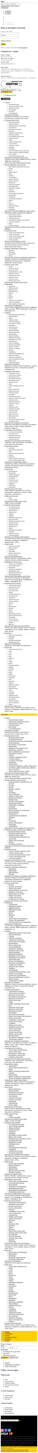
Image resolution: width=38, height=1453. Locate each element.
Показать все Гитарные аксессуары (16, 157)
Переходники (12, 551)
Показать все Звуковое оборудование (17, 537)
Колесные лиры (12, 606)
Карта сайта (7, 1399)
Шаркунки (11, 624)
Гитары (7, 102)
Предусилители (12, 195)
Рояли (10, 295)
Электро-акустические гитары (16, 106)
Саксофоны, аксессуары (14, 401)
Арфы (10, 497)
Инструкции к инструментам (12, 1384)
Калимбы (11, 667)
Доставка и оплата (10, 1337)
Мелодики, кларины (13, 392)
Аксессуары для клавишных (15, 300)
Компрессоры (12, 182)
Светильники (12, 478)
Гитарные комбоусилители (15, 216)
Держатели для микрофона (15, 569)
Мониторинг (12, 636)
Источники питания (13, 476)
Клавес (10, 672)
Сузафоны (11, 405)
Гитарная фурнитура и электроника (17, 125)
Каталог (7, 1335)
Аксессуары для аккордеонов (16, 449)
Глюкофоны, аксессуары (14, 594)
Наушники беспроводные (15, 640)
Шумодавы (11, 207)
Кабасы (10, 663)
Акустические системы (14, 506)
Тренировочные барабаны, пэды (16, 353)
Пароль (3, 35)
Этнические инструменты (15, 585)
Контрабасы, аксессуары (14, 437)
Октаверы (11, 189)
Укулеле (11, 266)
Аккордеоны (12, 448)
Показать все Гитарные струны (15, 241)
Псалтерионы (12, 617)
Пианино (11, 293)
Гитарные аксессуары (12, 120)
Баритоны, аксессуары (14, 376)
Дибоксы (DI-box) (13, 510)
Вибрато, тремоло (13, 172)
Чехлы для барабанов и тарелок (16, 359)
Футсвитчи (11, 204)
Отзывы (7, 1340)
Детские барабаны (13, 328)
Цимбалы (11, 622)
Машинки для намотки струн (16, 132)
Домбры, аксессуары (14, 599)
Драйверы (11, 515)
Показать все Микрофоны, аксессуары (17, 576)
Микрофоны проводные (14, 574)
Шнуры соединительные (14, 553)
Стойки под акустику (14, 533)
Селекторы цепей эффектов (15, 198)
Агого (10, 652)
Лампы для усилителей (14, 221)
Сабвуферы (11, 531)
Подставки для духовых (14, 396)
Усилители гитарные (14, 225)
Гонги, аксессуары (13, 327)
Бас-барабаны (12, 325)
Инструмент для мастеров (15, 129)
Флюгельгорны (12, 417)
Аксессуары (9, 469)
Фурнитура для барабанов (15, 357)
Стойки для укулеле (13, 279)
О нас (6, 1379)
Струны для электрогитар (15, 238)
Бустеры (11, 168)
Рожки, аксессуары (13, 399)
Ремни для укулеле (13, 277)
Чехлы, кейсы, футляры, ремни (16, 156)
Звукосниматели (12, 127)
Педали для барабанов (14, 343)
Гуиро (10, 660)
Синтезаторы (12, 286)
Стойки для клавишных (14, 302)
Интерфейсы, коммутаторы (15, 517)
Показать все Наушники (13, 644)
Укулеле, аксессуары (11, 264)
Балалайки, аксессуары (14, 587)
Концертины (12, 456)
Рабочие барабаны (13, 316)
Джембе (10, 661)
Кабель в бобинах (13, 547)
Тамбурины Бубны (13, 695)
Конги (10, 679)
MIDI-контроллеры (13, 291)
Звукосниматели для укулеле (16, 271)
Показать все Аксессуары (13, 489)
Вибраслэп (11, 658)
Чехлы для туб (10, 1355)
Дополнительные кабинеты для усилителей (19, 220)
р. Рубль (8, 11)
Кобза (10, 604)
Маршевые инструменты (15, 337)
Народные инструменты (13, 583)
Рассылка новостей (9, 1413)
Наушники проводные (14, 642)
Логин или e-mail (6, 31)
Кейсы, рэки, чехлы (13, 519)
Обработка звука (13, 526)
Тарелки (11, 318)
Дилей (10, 173)
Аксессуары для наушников (15, 635)
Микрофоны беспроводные (15, 572)
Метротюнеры (12, 254)
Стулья (10, 298)
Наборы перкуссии (13, 688)
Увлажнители (12, 148)
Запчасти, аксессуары (14, 179)
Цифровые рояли (13, 289)
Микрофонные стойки (14, 571)
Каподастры (11, 131)
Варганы (11, 592)
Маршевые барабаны (14, 336)
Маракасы (11, 683)
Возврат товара (8, 1397)
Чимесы (10, 704)
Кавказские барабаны (14, 330)
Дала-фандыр (12, 597)
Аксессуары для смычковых (15, 432)
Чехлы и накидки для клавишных (17, 303)
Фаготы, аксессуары (13, 414)
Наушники (8, 633)
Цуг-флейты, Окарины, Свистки (16, 419)
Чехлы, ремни (12, 487)
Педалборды (12, 191)
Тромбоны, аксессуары (14, 408)
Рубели (10, 690)
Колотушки (11, 677)
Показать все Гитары (12, 115)
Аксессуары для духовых (15, 375)
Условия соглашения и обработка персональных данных (14, 1450)
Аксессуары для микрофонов (16, 563)
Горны (10, 384)
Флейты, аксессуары (13, 415)
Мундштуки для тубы (13, 1351)
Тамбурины (11, 693)
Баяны (10, 451)
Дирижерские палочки (14, 474)
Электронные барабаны (14, 321)
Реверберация (12, 196)
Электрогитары (12, 109)
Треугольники (12, 699)
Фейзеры (11, 200)
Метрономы (12, 252)
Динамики (11, 514)
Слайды (10, 140)
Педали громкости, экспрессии (16, 193)
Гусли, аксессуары (13, 596)
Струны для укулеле (14, 268)
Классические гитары (14, 108)
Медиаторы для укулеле (14, 275)
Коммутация (9, 544)
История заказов (9, 1409)
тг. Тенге (7, 13)
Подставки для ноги (13, 138)
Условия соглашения (10, 1383)
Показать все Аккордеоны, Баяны (16, 462)
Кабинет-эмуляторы (13, 181)
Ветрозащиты (12, 567)
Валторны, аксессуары (14, 380)
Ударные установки (13, 320)
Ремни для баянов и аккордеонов (17, 458)
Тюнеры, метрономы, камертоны (16, 248)
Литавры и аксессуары (14, 332)
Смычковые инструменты (13, 430)
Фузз (10, 202)
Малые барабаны (13, 334)
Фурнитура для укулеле (14, 280)
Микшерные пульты (13, 524)
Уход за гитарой (12, 154)
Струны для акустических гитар (16, 232)
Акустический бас (13, 113)
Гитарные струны (10, 230)
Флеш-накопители (13, 471)
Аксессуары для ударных (15, 323)
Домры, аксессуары (13, 601)
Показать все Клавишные (13, 305)
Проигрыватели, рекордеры (15, 530)
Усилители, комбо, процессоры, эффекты (19, 152)
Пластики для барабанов (15, 344)
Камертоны (11, 250)
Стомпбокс (11, 692)
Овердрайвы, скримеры (14, 188)
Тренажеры (11, 147)
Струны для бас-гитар (14, 234)
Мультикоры (12, 549)
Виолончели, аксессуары (15, 435)
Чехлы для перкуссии (14, 702)
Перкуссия (8, 647)
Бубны (10, 651)
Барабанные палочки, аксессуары (17, 314)
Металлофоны (12, 686)
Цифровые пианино (13, 287)
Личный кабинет (9, 1407)
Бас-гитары (11, 111)
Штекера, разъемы (13, 554)
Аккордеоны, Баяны (11, 446)
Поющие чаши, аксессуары (15, 615)
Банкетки (11, 296)
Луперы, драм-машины (14, 184)
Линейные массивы (13, 522)
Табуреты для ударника (14, 348)
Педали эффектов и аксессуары (16, 136)
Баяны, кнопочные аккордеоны (16, 453)
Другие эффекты (13, 177)
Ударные (7, 312)
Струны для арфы (13, 499)
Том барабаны (12, 351)
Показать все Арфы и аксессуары (16, 501)
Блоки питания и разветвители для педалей (19, 166)
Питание (11, 528)
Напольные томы (13, 341)
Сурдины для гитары (14, 145)
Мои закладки (8, 1411)
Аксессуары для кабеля (14, 546)
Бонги (10, 656)
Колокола (11, 608)
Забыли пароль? (6, 41)
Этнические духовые (14, 421)
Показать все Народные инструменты (17, 626)
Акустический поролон (14, 508)
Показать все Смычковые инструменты (18, 440)
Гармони (11, 455)
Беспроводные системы (14, 122)
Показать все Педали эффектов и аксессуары (19, 211)
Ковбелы (11, 674)
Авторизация (5, 6)
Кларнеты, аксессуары (14, 389)
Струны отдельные (13, 239)
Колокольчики (12, 676)
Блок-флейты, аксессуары (15, 378)
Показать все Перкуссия (13, 706)
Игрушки (11, 603)
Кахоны (10, 670)
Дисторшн (11, 175)
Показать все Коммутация (13, 556)
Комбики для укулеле (14, 273)
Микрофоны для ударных (15, 339)
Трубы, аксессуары (13, 410)
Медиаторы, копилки (14, 134)
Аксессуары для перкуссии (15, 649)
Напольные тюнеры (13, 186)
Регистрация (15, 6)
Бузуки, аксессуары (13, 590)
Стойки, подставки (13, 481)
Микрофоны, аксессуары (13, 562)
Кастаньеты (11, 668)
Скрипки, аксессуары (14, 439)
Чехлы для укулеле (13, 270)
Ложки (10, 610)
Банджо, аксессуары (13, 588)
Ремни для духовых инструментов (17, 398)
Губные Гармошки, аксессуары (16, 385)
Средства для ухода (13, 480)
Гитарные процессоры (14, 218)
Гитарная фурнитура (14, 124)
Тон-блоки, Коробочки (14, 697)
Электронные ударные (14, 362)
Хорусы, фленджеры (14, 205)
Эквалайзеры (12, 209)
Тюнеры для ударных (14, 355)
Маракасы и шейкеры (14, 684)
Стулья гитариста (13, 143)
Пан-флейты (12, 394)
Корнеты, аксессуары (14, 391)
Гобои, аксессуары (13, 382)
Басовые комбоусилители (15, 214)
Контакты (8, 1339)
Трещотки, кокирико (14, 700)
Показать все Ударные (12, 364)
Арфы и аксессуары (11, 496)
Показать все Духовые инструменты (17, 423)
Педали (10, 223)
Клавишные (9, 284)
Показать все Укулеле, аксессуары (16, 282)
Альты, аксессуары (13, 433)
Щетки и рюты (12, 360)
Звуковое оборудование (12, 505)
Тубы (7, 1353)
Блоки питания (12, 473)
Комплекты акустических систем (17, 521)
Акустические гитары (14, 104)
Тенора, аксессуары (13, 407)
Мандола (11, 611)
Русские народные (13, 619)
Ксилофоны (11, 681)
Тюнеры (10, 255)
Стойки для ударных (14, 346)
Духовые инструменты (12, 371)
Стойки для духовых (14, 403)
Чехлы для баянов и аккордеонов (17, 460)
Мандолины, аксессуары (14, 613)
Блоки (10, 654)
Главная (7, 1332)
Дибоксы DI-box (13, 512)
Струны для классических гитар (16, 236)
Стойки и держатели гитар (15, 141)
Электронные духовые (14, 373)
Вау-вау (10, 170)
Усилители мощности (14, 535)
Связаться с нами (9, 1395)
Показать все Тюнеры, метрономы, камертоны (20, 257)
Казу (10, 387)
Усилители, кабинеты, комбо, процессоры (19, 150)
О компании (8, 1333)
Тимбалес (11, 350)
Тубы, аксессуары (13, 412)
